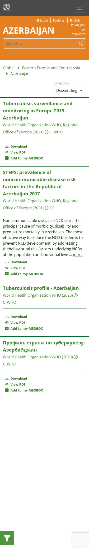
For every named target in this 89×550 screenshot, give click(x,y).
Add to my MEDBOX (26, 158)
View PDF (17, 152)
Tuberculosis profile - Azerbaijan (41, 288)
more (78, 254)
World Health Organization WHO (32, 295)
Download (18, 146)
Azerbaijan (19, 73)
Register (58, 20)
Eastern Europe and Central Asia (51, 67)
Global (8, 67)
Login (43, 20)
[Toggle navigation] (79, 8)
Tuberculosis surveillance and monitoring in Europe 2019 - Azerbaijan (38, 110)
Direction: (62, 83)
